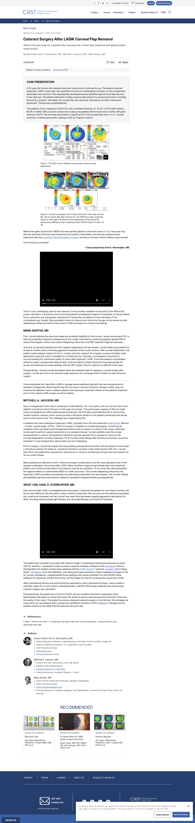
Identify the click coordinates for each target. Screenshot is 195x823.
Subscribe (139, 3)
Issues (106, 12)
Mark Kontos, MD (43, 677)
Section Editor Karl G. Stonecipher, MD (53, 638)
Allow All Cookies (181, 814)
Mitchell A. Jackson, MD (46, 659)
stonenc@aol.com (44, 651)
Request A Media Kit (104, 777)
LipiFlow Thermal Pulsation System (60, 237)
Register (10, 820)
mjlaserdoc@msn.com (45, 669)
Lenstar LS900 (112, 569)
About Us (79, 777)
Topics (94, 12)
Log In (151, 3)
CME (163, 12)
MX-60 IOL (114, 423)
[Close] (189, 806)
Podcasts (118, 12)
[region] (134, 811)
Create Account (164, 3)
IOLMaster (36, 572)
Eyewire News (148, 12)
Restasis (103, 603)
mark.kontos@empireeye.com (49, 687)
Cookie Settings (162, 814)
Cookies (61, 777)
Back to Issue (29, 28)
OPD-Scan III (87, 569)
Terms (44, 777)
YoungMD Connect (120, 3)
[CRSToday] (40, 12)
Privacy (28, 777)
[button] (32, 616)
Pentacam (110, 566)
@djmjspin (60, 669)
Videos (132, 12)
